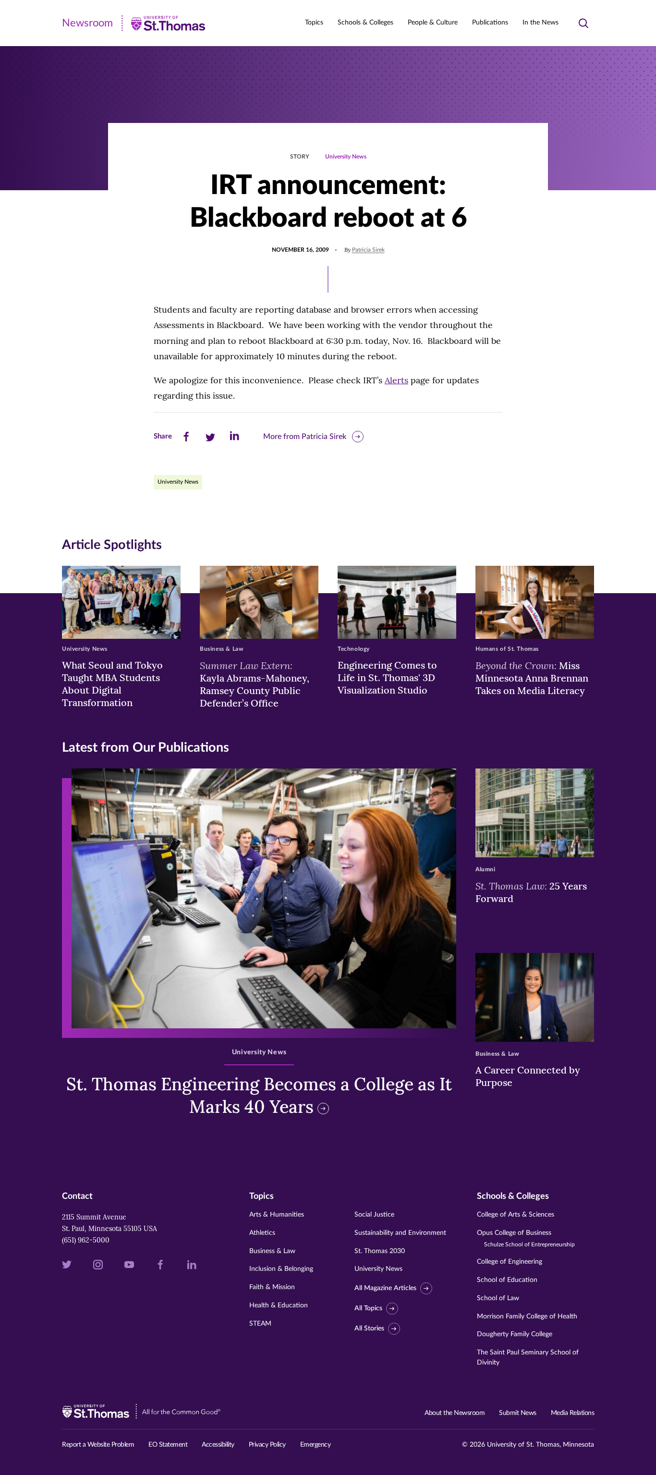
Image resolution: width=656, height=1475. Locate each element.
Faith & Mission (272, 1287)
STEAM (260, 1323)
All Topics (368, 1308)
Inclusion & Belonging (281, 1269)
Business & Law (272, 1251)
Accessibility (218, 1444)
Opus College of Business (526, 1238)
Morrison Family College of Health (527, 1316)
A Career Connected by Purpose (527, 1076)
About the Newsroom (455, 1413)
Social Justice (374, 1214)
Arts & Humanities (276, 1214)
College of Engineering (509, 1261)
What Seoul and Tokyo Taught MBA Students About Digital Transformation (112, 683)
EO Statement (167, 1444)
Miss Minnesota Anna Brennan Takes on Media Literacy (531, 677)
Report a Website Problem (98, 1444)
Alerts (396, 380)
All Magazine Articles (385, 1288)
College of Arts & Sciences (515, 1214)
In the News (540, 22)
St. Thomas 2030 (379, 1251)
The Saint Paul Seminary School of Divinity (528, 1357)
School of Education (507, 1280)
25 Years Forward (531, 891)
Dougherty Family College (514, 1334)
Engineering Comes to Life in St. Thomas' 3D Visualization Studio (387, 677)
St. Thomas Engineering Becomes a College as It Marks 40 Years (259, 1095)
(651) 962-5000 (85, 1240)
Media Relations (573, 1413)
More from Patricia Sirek (304, 436)
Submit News (517, 1413)
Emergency (315, 1444)
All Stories (369, 1328)
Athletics (262, 1233)
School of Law (498, 1298)
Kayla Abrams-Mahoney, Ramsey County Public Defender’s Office (254, 684)
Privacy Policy (267, 1444)
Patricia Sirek (368, 250)
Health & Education (278, 1305)
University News (345, 156)
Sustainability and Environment (400, 1233)
